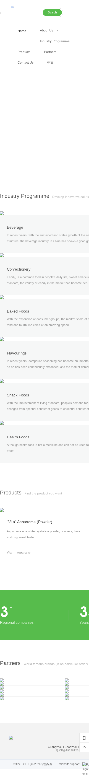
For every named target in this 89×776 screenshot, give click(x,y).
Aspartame (24, 552)
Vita (9, 552)
